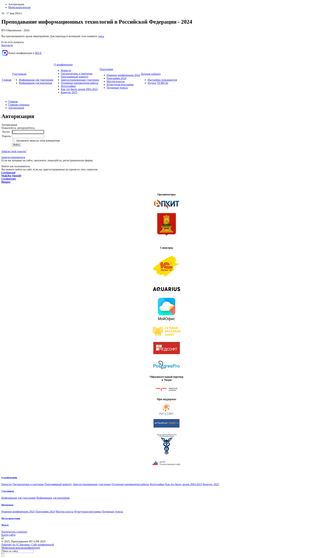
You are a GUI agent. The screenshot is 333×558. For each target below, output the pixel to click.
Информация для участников (36, 79)
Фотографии (68, 86)
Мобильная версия (19, 7)
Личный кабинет (151, 73)
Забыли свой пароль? (14, 151)
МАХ (38, 53)
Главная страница (18, 104)
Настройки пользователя (162, 79)
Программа (106, 69)
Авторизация (16, 107)
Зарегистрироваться (13, 157)
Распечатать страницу (14, 531)
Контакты (7, 45)
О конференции (63, 64)
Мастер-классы (116, 81)
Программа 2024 (116, 78)
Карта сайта (8, 534)
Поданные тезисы (117, 87)
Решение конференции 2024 (123, 75)
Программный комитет (74, 76)
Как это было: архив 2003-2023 (79, 89)
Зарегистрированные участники (80, 79)
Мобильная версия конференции (20, 547)
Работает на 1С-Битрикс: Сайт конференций (27, 544)
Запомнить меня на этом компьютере (37, 140)
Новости (66, 70)
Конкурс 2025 (69, 92)
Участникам (19, 73)
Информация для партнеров (35, 82)
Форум (4, 525)
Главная (6, 79)
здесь (101, 36)
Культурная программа (120, 84)
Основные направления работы (79, 82)
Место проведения (10, 518)
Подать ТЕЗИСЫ (158, 82)
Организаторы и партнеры (76, 73)
